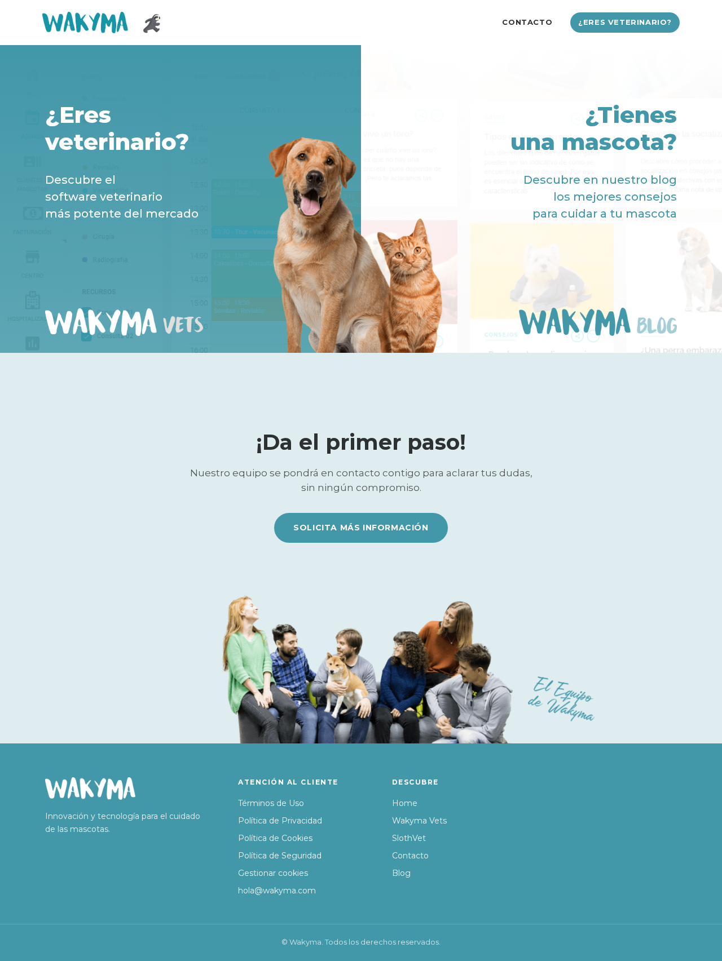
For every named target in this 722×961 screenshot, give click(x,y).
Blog (401, 873)
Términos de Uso (271, 803)
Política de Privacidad (280, 821)
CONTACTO (527, 21)
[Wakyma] (101, 22)
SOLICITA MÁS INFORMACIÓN (360, 527)
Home (404, 803)
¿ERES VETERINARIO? (625, 21)
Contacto (410, 856)
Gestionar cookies (273, 873)
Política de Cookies (275, 838)
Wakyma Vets (419, 821)
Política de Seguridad (280, 856)
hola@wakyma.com (277, 890)
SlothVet (409, 838)
